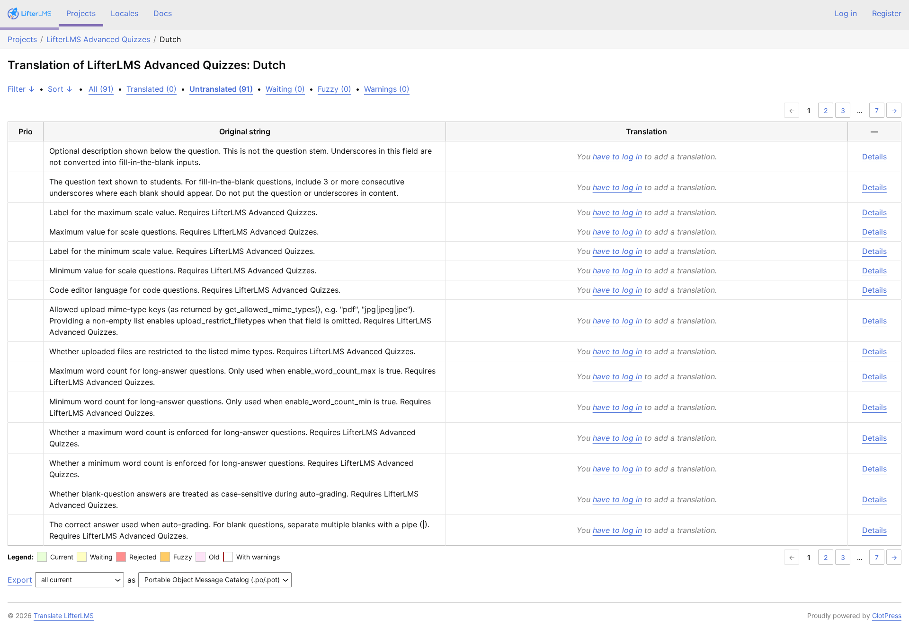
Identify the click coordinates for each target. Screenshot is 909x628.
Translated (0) (151, 89)
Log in (846, 13)
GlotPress (886, 615)
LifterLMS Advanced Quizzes (98, 39)
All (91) (101, 89)
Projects (81, 13)
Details (874, 156)
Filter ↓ (21, 89)
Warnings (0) (387, 89)
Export (20, 579)
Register (886, 13)
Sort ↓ (60, 89)
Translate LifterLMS (64, 615)
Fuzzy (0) (334, 89)
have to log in (617, 156)
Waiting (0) (285, 89)
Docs (162, 13)
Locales (124, 13)
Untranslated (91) (221, 89)
